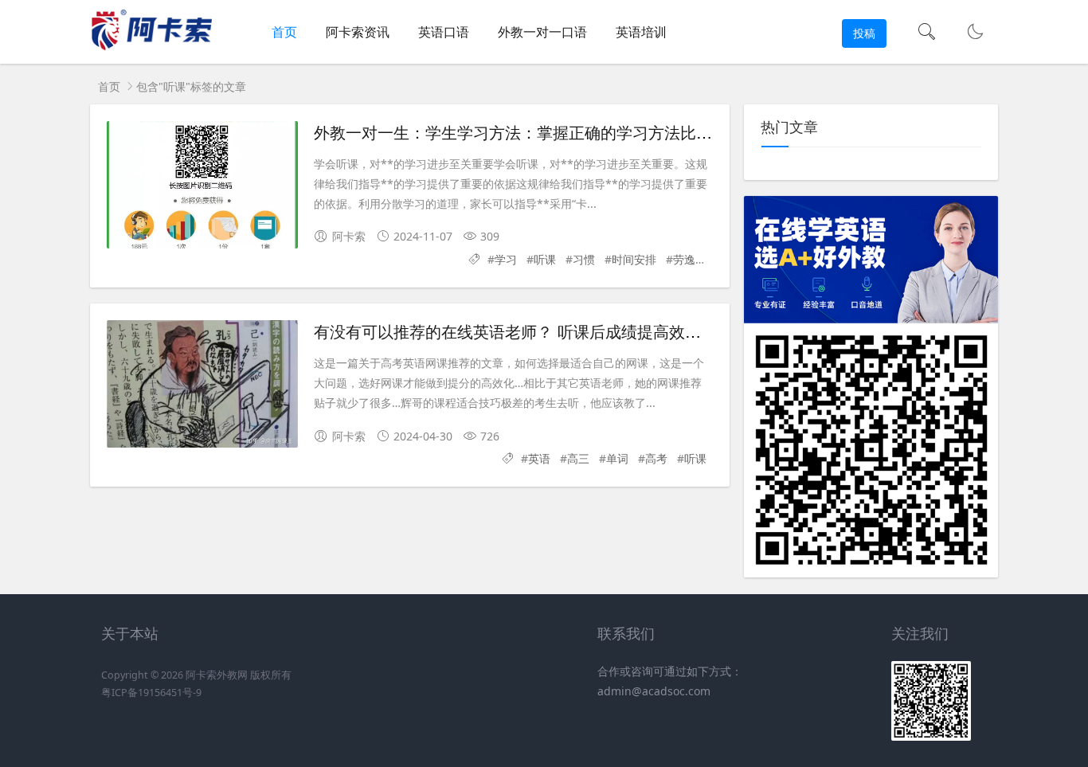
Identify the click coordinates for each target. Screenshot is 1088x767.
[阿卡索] (151, 48)
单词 (617, 458)
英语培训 (641, 32)
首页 (284, 32)
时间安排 (634, 259)
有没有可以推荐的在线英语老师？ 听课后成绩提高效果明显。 (531, 330)
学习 (506, 259)
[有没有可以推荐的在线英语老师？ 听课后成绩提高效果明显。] (202, 384)
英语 (539, 458)
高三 (578, 458)
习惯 (584, 259)
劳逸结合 (695, 259)
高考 (656, 458)
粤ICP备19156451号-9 (151, 692)
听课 (545, 259)
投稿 (864, 33)
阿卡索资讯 (357, 32)
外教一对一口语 (542, 32)
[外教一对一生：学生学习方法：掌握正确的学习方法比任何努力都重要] (202, 184)
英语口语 (443, 32)
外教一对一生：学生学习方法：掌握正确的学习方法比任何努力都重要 (561, 131)
